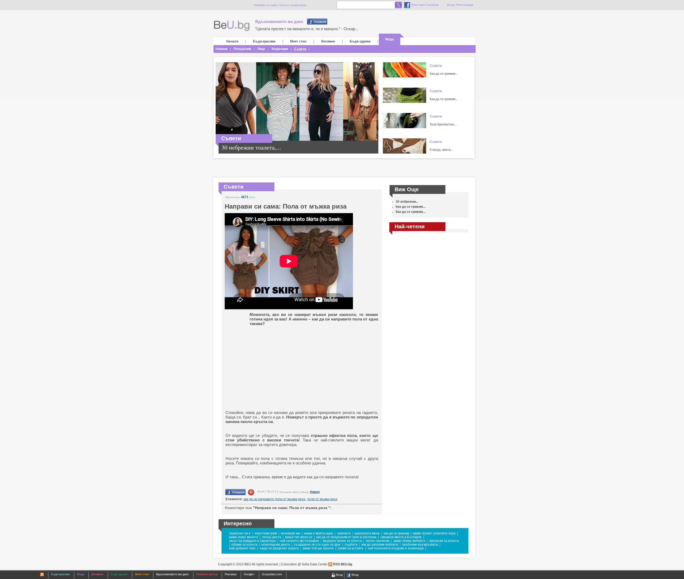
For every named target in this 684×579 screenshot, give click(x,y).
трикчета (344, 533)
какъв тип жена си (298, 537)
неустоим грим (266, 533)
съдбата (351, 544)
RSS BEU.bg (342, 564)
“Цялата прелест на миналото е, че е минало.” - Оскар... (306, 28)
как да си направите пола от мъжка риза (274, 499)
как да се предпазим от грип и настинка (346, 537)
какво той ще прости (318, 548)
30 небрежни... (407, 202)
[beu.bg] (231, 26)
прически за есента (444, 541)
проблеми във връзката (420, 544)
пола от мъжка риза (322, 499)
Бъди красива (264, 41)
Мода (389, 39)
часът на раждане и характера (252, 541)
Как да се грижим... (444, 74)
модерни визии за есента (342, 541)
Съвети (300, 49)
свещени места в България (401, 537)
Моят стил (298, 41)
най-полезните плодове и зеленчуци (396, 548)
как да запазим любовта (380, 544)
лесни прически (378, 541)
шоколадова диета (275, 544)
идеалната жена (367, 533)
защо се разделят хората (279, 548)
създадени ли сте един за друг (317, 544)
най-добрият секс (242, 548)
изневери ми (290, 533)
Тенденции (279, 49)
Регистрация (464, 4)
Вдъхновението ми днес (279, 21)
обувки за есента (244, 544)
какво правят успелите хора (434, 533)
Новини (221, 49)
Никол (315, 492)
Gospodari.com (272, 574)
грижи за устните (351, 548)
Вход (450, 4)
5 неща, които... (441, 150)
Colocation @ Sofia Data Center (304, 564)
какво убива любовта (409, 541)
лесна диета (271, 537)
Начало (232, 41)
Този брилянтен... (443, 124)
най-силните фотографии (299, 541)
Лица (261, 49)
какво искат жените (243, 537)
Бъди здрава (360, 41)
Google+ (249, 574)
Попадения (242, 49)
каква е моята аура (318, 533)
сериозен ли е (240, 533)
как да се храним (396, 533)
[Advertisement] (267, 364)
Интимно (328, 41)
